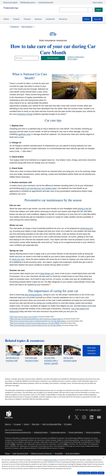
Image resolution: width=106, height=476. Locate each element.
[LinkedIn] (91, 417)
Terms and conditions (73, 453)
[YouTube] (99, 417)
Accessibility (59, 453)
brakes (16, 160)
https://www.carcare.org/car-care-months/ (23, 316)
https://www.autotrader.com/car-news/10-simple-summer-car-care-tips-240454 (35, 325)
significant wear (24, 134)
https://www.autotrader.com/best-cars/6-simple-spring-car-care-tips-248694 (34, 323)
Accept (94, 473)
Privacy (7, 453)
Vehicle (6, 19)
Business (38, 19)
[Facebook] (69, 417)
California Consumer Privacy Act (41, 453)
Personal (27, 19)
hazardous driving (24, 114)
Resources (63, 19)
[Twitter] (77, 417)
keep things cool (47, 273)
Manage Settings (84, 473)
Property (16, 19)
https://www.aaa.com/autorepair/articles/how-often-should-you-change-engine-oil (36, 319)
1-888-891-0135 (94, 410)
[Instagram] (84, 417)
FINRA (13, 444)
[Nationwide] (10, 414)
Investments (50, 19)
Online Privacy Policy (50, 460)
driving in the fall (84, 209)
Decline (101, 473)
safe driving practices (33, 295)
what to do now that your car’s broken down (39, 188)
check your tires (18, 259)
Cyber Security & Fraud (20, 453)
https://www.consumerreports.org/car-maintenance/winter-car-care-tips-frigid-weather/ (38, 321)
